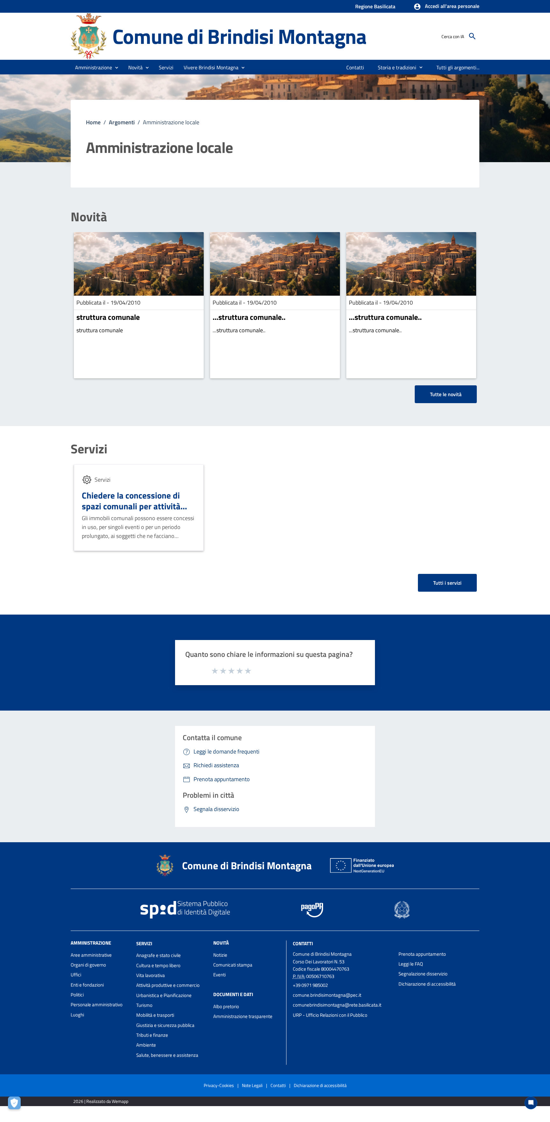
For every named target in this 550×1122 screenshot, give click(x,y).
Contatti (303, 943)
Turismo (144, 1005)
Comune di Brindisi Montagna (239, 36)
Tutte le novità (446, 394)
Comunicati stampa (232, 964)
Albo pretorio (226, 1006)
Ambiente (146, 1045)
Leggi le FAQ (410, 963)
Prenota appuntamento (422, 954)
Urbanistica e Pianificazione (164, 995)
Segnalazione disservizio (423, 973)
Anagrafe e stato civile (158, 955)
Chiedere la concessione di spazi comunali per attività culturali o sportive (131, 506)
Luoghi (77, 1014)
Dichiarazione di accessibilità (427, 984)
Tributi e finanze (152, 1035)
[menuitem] (355, 67)
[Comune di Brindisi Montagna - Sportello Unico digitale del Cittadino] (89, 35)
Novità (89, 216)
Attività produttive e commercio (168, 985)
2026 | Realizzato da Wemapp (100, 1101)
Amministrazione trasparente (242, 1016)
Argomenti (122, 122)
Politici (77, 994)
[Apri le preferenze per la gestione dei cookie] (16, 1104)
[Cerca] (472, 36)
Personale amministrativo (97, 1004)
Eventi (219, 974)
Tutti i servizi (447, 583)
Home (93, 122)
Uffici (76, 974)
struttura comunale (108, 317)
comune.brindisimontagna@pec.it (327, 995)
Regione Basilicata (375, 6)
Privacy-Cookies (219, 1085)
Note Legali (252, 1085)
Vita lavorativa (150, 975)
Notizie (220, 955)
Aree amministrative (91, 955)
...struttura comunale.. (249, 317)
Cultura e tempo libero (158, 965)
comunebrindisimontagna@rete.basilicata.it (337, 1004)
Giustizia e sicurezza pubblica (165, 1025)
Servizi (89, 449)
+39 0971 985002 (310, 985)
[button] (446, 6)
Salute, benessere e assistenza (167, 1055)
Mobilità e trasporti (155, 1015)
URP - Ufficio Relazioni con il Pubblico (330, 1015)
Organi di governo (88, 964)
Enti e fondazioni (87, 984)
